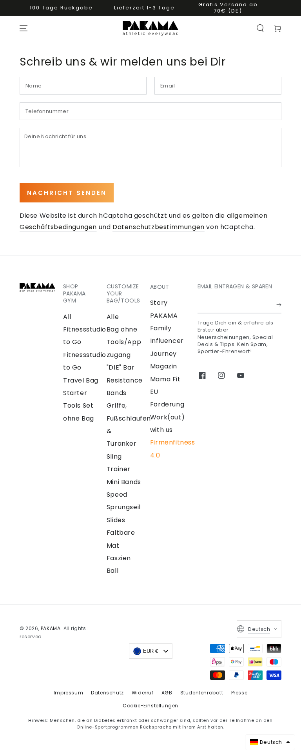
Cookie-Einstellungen (150, 705)
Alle (113, 316)
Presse (239, 692)
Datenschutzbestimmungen (158, 226)
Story (159, 302)
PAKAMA (51, 628)
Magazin (163, 366)
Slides (116, 520)
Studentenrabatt (201, 692)
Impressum (68, 692)
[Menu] (23, 28)
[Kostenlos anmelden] (278, 304)
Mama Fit (165, 379)
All (67, 316)
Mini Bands (124, 481)
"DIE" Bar (120, 367)
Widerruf (143, 692)
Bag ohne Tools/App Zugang (124, 342)
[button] (260, 28)
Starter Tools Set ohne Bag (78, 405)
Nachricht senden (67, 193)
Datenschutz (107, 692)
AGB (166, 692)
